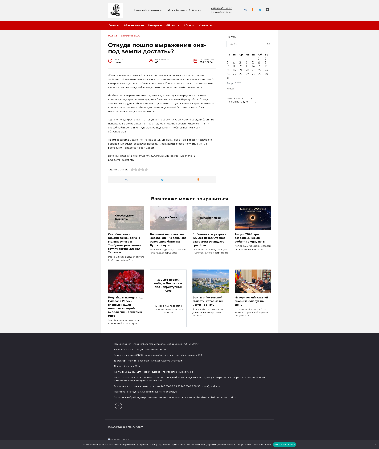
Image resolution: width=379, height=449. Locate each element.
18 (234, 70)
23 (266, 70)
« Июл (230, 88)
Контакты (205, 25)
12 (240, 66)
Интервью (155, 25)
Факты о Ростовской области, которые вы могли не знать (207, 301)
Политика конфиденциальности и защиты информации (146, 391)
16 (266, 66)
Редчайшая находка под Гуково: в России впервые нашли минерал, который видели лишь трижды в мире (125, 306)
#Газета (189, 25)
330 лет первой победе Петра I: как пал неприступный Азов (168, 285)
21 (253, 70)
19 (240, 70)
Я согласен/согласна (284, 444)
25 (234, 74)
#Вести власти (134, 25)
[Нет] (375, 444)
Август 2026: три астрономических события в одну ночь (250, 238)
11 (234, 66)
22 (259, 70)
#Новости (172, 25)
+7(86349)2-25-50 (221, 8)
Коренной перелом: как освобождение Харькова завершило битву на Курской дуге (168, 240)
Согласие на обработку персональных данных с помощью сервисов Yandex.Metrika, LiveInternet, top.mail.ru (175, 397)
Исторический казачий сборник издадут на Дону (251, 301)
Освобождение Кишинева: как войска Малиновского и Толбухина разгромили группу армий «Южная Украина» (124, 243)
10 (228, 66)
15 (259, 66)
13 (247, 66)
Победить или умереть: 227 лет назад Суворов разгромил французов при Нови (209, 240)
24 (228, 74)
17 (228, 70)
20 (247, 70)
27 (247, 74)
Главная (114, 25)
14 (253, 66)
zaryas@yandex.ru (222, 12)
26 (240, 74)
